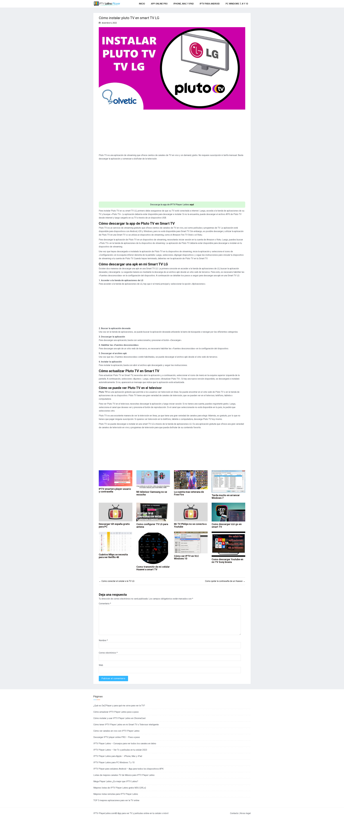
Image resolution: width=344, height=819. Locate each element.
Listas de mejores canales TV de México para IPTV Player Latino (124, 775)
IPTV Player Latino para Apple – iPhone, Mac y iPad (117, 756)
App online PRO (159, 3)
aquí (192, 204)
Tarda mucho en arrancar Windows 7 (226, 496)
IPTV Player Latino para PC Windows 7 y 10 (114, 762)
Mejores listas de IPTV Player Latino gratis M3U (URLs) (119, 787)
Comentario (105, 603)
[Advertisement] (172, 133)
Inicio (142, 3)
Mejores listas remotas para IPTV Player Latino (115, 794)
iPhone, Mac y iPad (183, 3)
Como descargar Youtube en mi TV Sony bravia (227, 560)
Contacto (234, 813)
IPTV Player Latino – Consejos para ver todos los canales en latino (124, 743)
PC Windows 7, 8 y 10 (237, 3)
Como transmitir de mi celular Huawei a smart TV (153, 568)
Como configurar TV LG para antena (152, 525)
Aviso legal (245, 813)
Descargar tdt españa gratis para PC (114, 525)
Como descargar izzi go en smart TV (227, 525)
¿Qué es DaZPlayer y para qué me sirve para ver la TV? (119, 705)
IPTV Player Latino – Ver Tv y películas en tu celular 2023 (120, 750)
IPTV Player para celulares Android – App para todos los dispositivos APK (128, 769)
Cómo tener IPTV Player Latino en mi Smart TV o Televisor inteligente (126, 724)
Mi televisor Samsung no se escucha (151, 493)
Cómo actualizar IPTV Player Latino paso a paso (116, 712)
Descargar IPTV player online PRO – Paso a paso (116, 737)
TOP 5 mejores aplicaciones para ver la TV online (116, 800)
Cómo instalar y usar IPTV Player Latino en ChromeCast (119, 718)
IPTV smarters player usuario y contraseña (115, 490)
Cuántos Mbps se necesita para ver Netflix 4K (113, 556)
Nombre (103, 640)
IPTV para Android (210, 3)
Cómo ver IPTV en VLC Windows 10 (186, 557)
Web (101, 665)
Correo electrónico (108, 652)
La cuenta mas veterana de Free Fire (189, 493)
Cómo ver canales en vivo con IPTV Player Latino (116, 731)
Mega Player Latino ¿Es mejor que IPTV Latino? (115, 781)
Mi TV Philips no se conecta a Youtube (190, 525)
